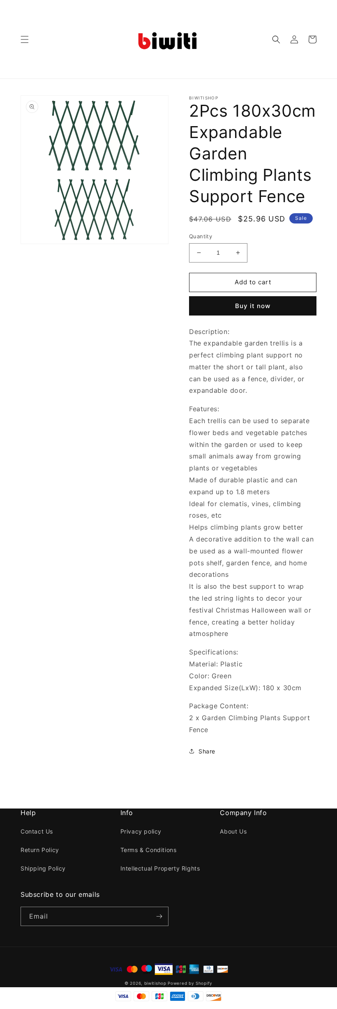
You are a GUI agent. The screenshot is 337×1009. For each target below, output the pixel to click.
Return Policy (40, 849)
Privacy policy (141, 831)
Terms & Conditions (148, 849)
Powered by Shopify (190, 983)
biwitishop (155, 983)
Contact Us (37, 831)
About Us (233, 831)
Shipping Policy (43, 868)
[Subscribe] (159, 916)
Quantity (200, 236)
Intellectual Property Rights (160, 868)
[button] (25, 39)
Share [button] (207, 751)
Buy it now (252, 306)
